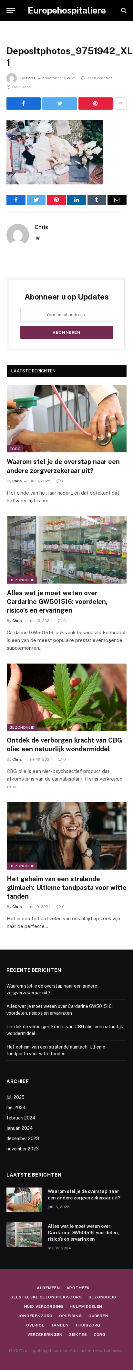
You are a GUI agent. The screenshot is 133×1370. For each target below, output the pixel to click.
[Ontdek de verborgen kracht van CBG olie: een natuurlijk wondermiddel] (67, 697)
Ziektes (78, 1334)
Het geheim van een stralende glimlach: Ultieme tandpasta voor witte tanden (67, 887)
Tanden (60, 1325)
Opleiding (70, 1316)
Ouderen (98, 1316)
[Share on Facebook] (23, 103)
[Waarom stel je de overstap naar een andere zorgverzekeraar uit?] (67, 419)
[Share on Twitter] (59, 103)
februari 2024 (21, 1117)
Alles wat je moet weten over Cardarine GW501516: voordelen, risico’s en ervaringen (57, 601)
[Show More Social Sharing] (120, 103)
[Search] (123, 10)
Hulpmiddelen (86, 1306)
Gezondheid (22, 580)
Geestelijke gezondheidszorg (46, 1297)
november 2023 (22, 1148)
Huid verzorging (44, 1306)
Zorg (15, 449)
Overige (35, 1325)
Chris (31, 78)
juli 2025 (15, 1097)
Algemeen (48, 1288)
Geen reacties (100, 78)
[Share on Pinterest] (95, 103)
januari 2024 (19, 1128)
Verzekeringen (45, 1334)
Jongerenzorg (35, 1316)
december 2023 (22, 1138)
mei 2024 (16, 1107)
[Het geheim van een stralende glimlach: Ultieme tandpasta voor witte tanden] (67, 836)
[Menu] (10, 10)
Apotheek (78, 1288)
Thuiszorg (88, 1325)
